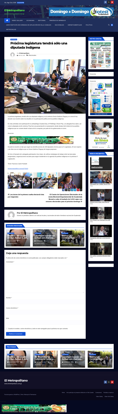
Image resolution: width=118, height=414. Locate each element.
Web (7, 318)
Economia (30, 20)
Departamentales (75, 25)
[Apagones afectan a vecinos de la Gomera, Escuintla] (101, 231)
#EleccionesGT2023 (21, 168)
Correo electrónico (12, 308)
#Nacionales (32, 55)
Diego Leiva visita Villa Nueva (99, 202)
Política (89, 25)
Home (63, 392)
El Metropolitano (14, 10)
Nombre (9, 297)
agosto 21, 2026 (14, 362)
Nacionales (59, 25)
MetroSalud (11, 29)
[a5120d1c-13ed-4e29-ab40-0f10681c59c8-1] (101, 135)
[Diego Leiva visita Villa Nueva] (101, 195)
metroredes (97, 167)
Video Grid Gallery (109, 396)
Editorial (42, 20)
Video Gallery (17, 20)
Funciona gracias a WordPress (12, 394)
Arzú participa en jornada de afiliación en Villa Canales (28, 25)
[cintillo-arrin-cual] (42, 140)
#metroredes (11, 168)
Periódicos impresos (57, 20)
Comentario (10, 262)
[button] (109, 25)
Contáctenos (98, 392)
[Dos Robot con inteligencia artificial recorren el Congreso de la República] (101, 213)
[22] (101, 98)
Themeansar (33, 394)
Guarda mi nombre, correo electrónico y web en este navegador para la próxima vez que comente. (38, 328)
